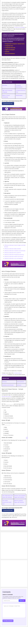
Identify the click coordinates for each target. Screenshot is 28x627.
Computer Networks (10, 47)
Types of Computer (10, 49)
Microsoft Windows (10, 53)
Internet (7, 51)
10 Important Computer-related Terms (15, 43)
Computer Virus (9, 45)
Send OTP (22, 600)
